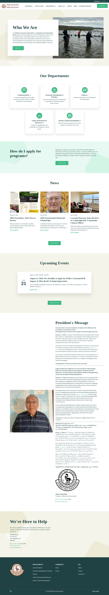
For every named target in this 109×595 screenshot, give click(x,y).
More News (54, 243)
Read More (14, 230)
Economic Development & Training (42, 571)
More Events (54, 302)
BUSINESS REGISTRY (85, 6)
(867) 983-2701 (15, 545)
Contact (102, 5)
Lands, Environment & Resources (42, 577)
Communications (37, 567)
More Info (33, 289)
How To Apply (39, 6)
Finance (35, 574)
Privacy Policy (95, 591)
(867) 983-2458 (61, 499)
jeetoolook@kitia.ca (62, 501)
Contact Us (81, 574)
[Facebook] (10, 591)
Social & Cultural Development (41, 580)
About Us (18, 48)
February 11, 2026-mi (82, 394)
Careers (80, 571)
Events (69, 6)
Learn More (62, 163)
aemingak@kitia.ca (16, 547)
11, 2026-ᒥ (63, 447)
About (80, 567)
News (75, 6)
